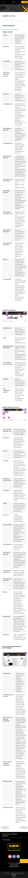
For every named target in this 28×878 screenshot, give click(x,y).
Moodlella (7, 839)
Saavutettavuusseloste (14, 866)
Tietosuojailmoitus (14, 864)
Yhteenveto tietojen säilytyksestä (9, 834)
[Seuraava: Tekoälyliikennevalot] (24, 827)
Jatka (14, 876)
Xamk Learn (14, 875)
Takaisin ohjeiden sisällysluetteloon (10, 29)
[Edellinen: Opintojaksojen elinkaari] (5, 827)
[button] (7, 2)
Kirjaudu (18, 863)
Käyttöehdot (5, 835)
